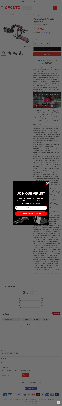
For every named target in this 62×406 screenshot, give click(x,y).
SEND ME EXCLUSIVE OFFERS (31, 214)
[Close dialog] (47, 183)
